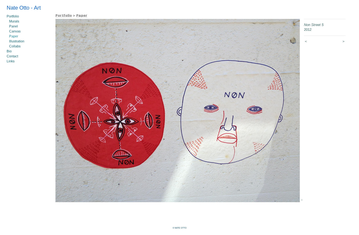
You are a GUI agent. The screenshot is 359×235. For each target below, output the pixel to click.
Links (11, 61)
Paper (13, 36)
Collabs (15, 46)
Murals (14, 21)
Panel (13, 26)
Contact (12, 56)
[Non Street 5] (177, 110)
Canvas (15, 31)
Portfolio (13, 16)
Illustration (16, 41)
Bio (9, 51)
